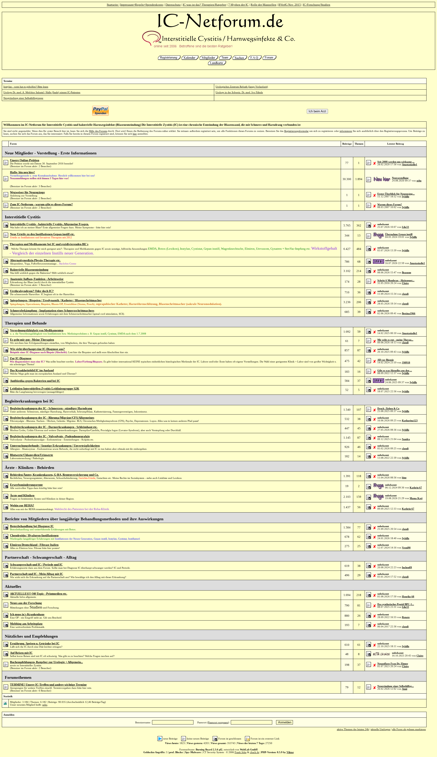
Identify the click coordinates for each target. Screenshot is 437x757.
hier (135, 133)
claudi (405, 293)
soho (419, 180)
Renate (406, 617)
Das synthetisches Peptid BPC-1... (395, 604)
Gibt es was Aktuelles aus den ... (394, 370)
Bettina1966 (408, 313)
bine (404, 477)
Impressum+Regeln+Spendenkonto (141, 4)
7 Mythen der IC (238, 4)
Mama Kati (416, 498)
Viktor (290, 752)
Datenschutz (173, 4)
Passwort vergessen (218, 722)
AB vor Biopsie (385, 359)
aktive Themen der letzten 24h (353, 729)
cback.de (254, 752)
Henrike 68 (408, 596)
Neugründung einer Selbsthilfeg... (395, 686)
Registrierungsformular (296, 131)
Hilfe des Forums (98, 131)
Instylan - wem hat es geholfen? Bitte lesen (25, 86)
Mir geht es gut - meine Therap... (395, 339)
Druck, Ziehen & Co (388, 408)
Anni (404, 688)
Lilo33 (405, 227)
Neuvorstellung (400, 177)
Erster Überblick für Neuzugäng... (396, 193)
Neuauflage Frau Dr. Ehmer (392, 663)
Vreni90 (406, 547)
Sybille (405, 196)
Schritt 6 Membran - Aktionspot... (395, 280)
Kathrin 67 (416, 487)
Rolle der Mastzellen (263, 4)
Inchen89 (407, 567)
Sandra (406, 439)
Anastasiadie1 (409, 164)
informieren (346, 131)
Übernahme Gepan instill (398, 234)
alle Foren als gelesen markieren (409, 729)
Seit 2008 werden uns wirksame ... (395, 161)
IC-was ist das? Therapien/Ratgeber (204, 4)
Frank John (240, 752)
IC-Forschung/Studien (316, 4)
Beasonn (406, 272)
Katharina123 (410, 420)
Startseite (113, 4)
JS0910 (406, 362)
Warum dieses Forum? (389, 204)
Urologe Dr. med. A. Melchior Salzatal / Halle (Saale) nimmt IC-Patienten (41, 92)
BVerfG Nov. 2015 (289, 4)
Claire (405, 283)
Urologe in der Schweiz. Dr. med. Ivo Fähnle (239, 92)
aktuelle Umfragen (380, 729)
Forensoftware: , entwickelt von (218, 749)
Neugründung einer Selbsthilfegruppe (23, 98)
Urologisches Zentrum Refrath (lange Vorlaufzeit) (242, 86)
